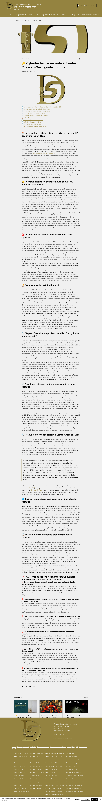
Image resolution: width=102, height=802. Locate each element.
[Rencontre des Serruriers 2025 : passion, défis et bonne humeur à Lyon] (51, 706)
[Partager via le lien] (34, 686)
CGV (80, 747)
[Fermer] (100, 799)
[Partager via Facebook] (22, 686)
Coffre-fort (25, 20)
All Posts (16, 20)
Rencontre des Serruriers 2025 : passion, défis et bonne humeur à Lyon (50, 716)
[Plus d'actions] (79, 59)
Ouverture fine (36, 20)
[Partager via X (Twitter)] (26, 686)
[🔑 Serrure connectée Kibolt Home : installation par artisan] (25, 706)
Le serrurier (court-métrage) (73, 716)
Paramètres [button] (77, 799)
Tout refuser (86, 799)
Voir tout (86, 697)
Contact (69, 747)
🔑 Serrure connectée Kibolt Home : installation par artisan (24, 716)
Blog (73, 747)
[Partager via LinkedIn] (30, 686)
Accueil (14, 747)
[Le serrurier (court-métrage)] (76, 706)
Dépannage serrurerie (23, 747)
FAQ (77, 747)
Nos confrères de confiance (58, 747)
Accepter (94, 799)
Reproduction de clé (43, 747)
